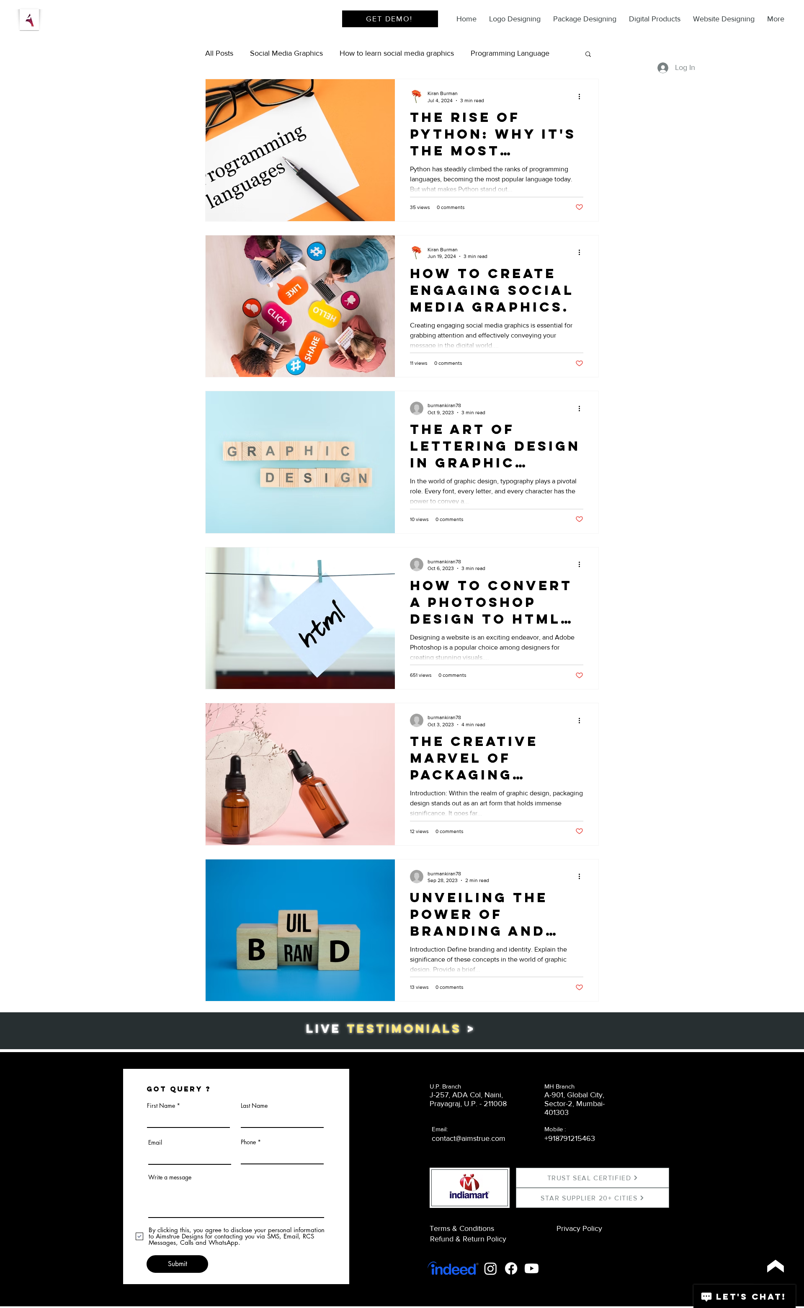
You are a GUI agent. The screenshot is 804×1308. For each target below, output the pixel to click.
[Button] (775, 1266)
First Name (161, 1106)
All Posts (219, 53)
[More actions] (582, 96)
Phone (248, 1142)
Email (155, 1142)
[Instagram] (490, 1268)
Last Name (254, 1106)
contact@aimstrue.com (468, 1138)
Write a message (169, 1177)
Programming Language (510, 53)
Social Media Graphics (286, 53)
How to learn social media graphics (397, 53)
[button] (588, 54)
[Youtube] (531, 1268)
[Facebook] (511, 1268)
